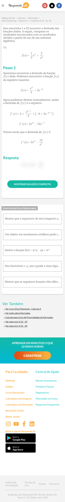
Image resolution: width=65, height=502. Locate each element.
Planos (42, 483)
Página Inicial (8, 18)
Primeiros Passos (45, 386)
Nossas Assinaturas (46, 380)
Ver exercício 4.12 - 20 (16, 326)
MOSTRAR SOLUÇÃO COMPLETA (32, 184)
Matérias (10, 380)
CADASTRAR (32, 355)
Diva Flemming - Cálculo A (15, 20)
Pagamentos (42, 392)
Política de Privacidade (12, 484)
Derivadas (33, 18)
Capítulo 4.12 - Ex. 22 (41, 20)
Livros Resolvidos (15, 392)
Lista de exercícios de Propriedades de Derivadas (29, 317)
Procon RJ (54, 483)
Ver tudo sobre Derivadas (17, 313)
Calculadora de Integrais (19, 398)
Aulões (9, 386)
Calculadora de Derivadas (19, 404)
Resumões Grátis (15, 410)
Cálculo (21, 18)
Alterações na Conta (47, 398)
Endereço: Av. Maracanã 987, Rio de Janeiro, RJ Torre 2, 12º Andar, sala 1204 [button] (32, 496)
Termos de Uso (30, 484)
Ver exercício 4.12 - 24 (16, 321)
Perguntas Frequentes (47, 404)
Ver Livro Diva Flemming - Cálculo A (23, 308)
